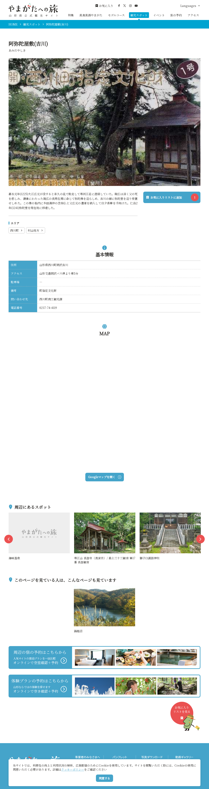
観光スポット (139, 15)
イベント (159, 15)
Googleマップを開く (101, 477)
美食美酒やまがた (90, 15)
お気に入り (106, 5)
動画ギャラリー (184, 757)
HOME (13, 24)
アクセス (193, 15)
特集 (71, 15)
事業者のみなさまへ (87, 757)
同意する (104, 778)
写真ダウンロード (152, 757)
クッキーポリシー (72, 769)
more (13, 515)
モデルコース (116, 15)
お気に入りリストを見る (181, 709)
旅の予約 (176, 15)
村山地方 (33, 230)
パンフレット (119, 757)
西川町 (14, 230)
